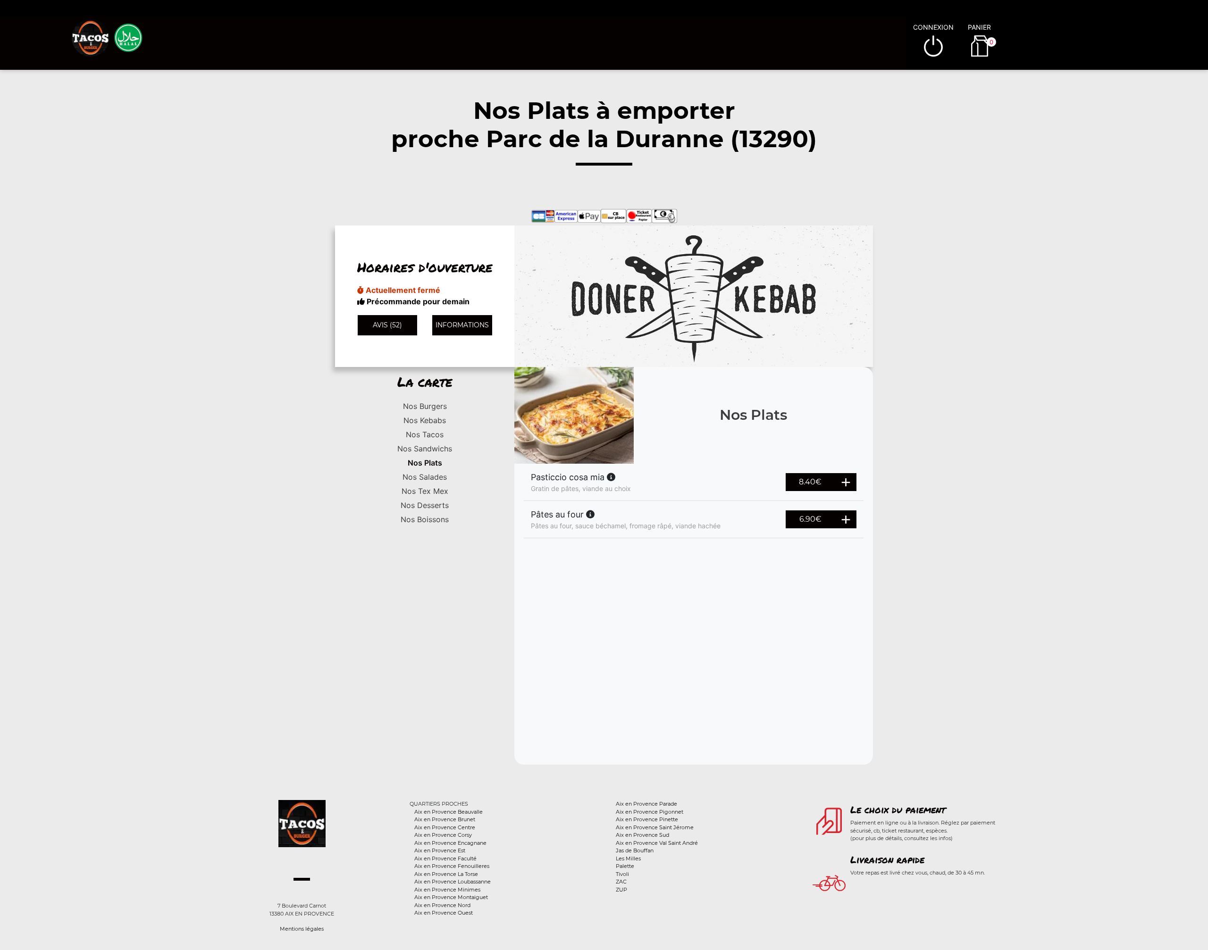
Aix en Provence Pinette (647, 819)
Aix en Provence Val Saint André (657, 843)
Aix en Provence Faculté (445, 858)
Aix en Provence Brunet (444, 819)
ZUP (621, 889)
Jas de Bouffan (635, 850)
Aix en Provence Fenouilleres (451, 866)
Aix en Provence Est (439, 850)
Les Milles (628, 858)
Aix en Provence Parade (646, 803)
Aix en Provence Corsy (443, 835)
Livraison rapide (887, 859)
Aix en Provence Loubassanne (452, 881)
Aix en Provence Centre (444, 827)
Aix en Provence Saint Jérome (655, 827)
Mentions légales (302, 928)
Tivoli (622, 874)
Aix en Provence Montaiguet (451, 897)
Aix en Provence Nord (442, 905)
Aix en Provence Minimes (447, 889)
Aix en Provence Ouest (443, 912)
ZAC (621, 881)
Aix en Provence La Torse (446, 874)
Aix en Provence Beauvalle (448, 811)
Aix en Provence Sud (642, 835)
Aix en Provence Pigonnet (649, 811)
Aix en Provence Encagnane (450, 843)
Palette (625, 866)
